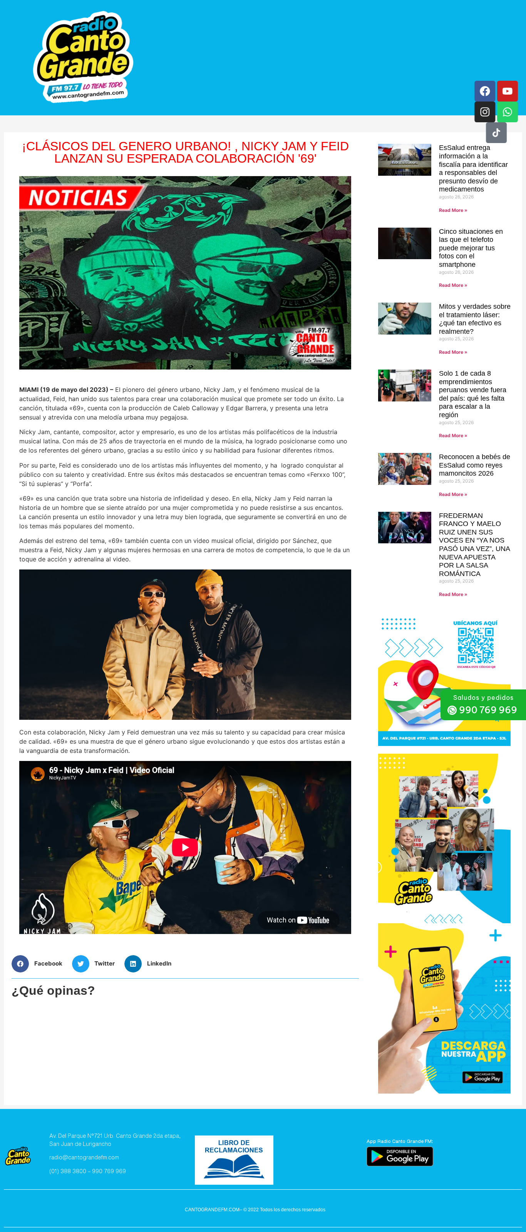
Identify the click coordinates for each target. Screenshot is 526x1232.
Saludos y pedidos (483, 697)
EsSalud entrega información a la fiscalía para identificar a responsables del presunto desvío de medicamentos (473, 168)
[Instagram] (484, 112)
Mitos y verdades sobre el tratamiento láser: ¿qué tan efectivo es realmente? (475, 319)
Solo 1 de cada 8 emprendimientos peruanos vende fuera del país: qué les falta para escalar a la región (472, 394)
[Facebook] (484, 91)
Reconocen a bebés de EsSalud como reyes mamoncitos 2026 (474, 465)
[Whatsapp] (507, 112)
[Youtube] (507, 91)
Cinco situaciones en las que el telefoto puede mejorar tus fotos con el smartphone (471, 248)
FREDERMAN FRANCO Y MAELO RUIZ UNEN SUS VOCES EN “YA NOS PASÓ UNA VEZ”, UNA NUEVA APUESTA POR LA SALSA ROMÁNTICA (474, 545)
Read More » (453, 210)
